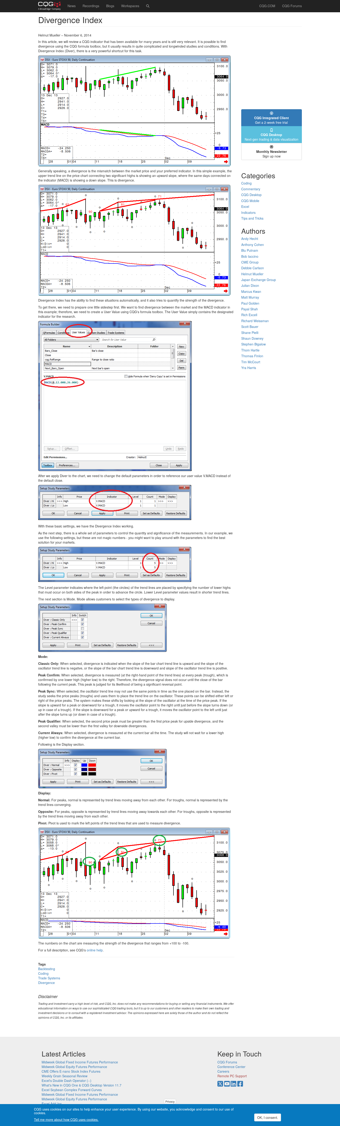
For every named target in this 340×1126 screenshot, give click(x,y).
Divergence (46, 982)
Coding (43, 973)
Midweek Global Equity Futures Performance (74, 1066)
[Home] (51, 6)
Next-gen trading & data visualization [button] (271, 137)
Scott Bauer (249, 326)
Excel (245, 206)
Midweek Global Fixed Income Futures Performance (80, 1062)
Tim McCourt (250, 362)
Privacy (170, 1101)
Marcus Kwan (251, 291)
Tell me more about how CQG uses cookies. (66, 1119)
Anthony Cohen (252, 244)
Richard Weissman (255, 320)
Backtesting (46, 968)
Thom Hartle (250, 350)
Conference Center (231, 1066)
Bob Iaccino (249, 256)
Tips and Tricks (252, 218)
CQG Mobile (250, 200)
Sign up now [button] (271, 153)
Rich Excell (249, 314)
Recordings (91, 5)
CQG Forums (292, 5)
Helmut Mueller (252, 274)
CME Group (250, 262)
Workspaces (130, 5)
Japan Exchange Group (258, 279)
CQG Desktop (251, 194)
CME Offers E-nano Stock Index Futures (71, 1071)
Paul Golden (250, 303)
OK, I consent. (267, 1117)
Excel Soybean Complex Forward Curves (72, 1089)
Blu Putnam (249, 250)
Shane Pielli (249, 332)
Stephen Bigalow (253, 344)
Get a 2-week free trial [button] (271, 120)
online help (95, 950)
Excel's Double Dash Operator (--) (66, 1080)
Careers (223, 1071)
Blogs (110, 5)
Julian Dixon (250, 285)
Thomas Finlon (252, 356)
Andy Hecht (249, 238)
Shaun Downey (252, 338)
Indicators (248, 212)
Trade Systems (49, 978)
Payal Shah (249, 309)
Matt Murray (250, 297)
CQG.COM (267, 5)
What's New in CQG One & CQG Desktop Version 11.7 (81, 1085)
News (72, 5)
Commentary (250, 189)
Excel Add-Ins (52, 1103)
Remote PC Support (232, 1076)
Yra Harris (248, 367)
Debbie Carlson (252, 268)
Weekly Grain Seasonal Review (64, 1076)
